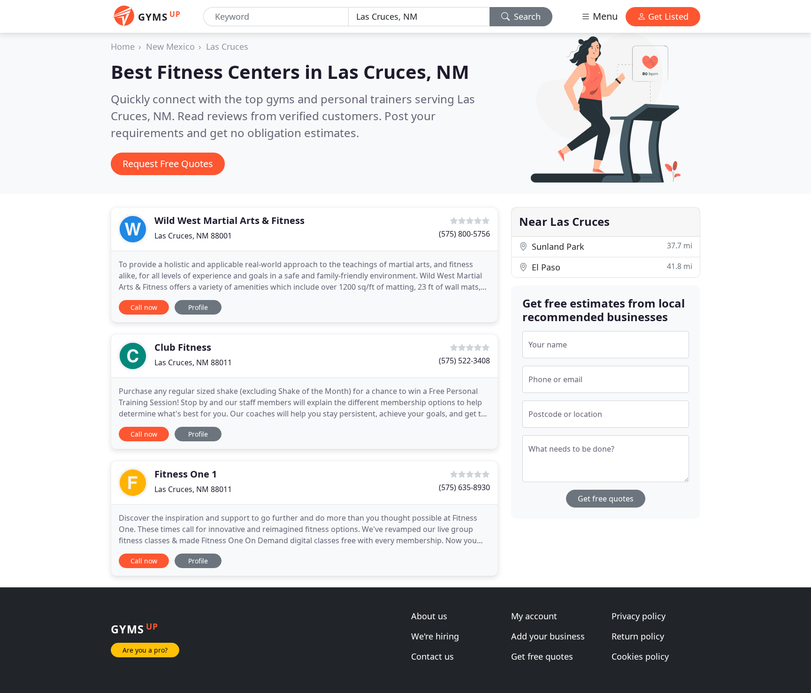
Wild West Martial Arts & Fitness (229, 220)
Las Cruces (227, 46)
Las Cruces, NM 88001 (193, 236)
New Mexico (170, 46)
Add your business (548, 636)
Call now (143, 307)
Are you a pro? (145, 650)
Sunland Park (610, 246)
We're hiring (435, 636)
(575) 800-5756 (464, 234)
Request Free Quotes (167, 163)
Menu (604, 16)
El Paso (610, 267)
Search (526, 16)
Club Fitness (182, 347)
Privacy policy (639, 616)
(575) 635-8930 (464, 487)
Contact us (432, 656)
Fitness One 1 (185, 474)
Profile (198, 307)
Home (123, 46)
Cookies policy (640, 656)
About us (429, 616)
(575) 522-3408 (464, 360)
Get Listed (667, 16)
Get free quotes (606, 498)
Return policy (638, 636)
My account (534, 616)
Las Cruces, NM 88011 (193, 362)
